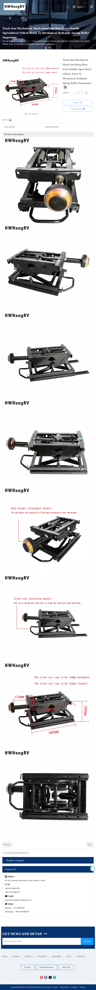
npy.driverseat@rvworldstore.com (18, 900)
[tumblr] (41, 977)
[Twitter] (50, 977)
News (68, 956)
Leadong (74, 987)
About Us (29, 956)
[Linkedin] (54, 977)
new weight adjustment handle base (16, 853)
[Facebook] (45, 977)
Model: (6, 127)
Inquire (76, 102)
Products (16, 956)
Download (42, 956)
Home (4, 956)
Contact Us (80, 956)
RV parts (27, 967)
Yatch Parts (66, 967)
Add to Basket (76, 109)
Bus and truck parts (46, 967)
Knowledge (56, 956)
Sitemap (82, 987)
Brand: (47, 127)
